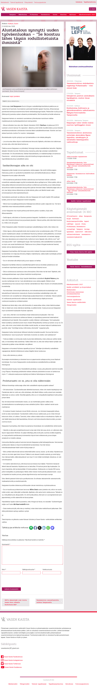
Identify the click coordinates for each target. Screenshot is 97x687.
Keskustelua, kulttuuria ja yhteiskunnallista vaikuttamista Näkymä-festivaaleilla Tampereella (80, 111)
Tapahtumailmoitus (90, 2)
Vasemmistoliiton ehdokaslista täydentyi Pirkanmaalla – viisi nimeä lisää (80, 85)
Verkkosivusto (47, 569)
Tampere (12, 14)
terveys (87, 229)
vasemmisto (85, 234)
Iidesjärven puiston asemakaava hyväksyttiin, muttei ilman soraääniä (80, 98)
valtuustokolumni (73, 234)
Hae (93, 9)
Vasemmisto (45, 14)
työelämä (17, 96)
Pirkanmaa (34, 14)
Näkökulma (23, 14)
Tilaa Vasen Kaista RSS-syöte (81, 252)
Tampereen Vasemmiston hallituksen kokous (80, 174)
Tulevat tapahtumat (16, 2)
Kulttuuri (72, 14)
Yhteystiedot (28, 2)
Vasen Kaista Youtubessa (13, 667)
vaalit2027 (79, 232)
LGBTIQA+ (70, 224)
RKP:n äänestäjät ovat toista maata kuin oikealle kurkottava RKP (16, 602)
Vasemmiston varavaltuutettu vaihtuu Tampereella (47, 601)
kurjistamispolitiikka (75, 221)
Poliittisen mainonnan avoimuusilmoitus (75, 293)
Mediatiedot (5, 2)
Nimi (4, 569)
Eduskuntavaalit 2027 (87, 14)
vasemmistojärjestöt (74, 237)
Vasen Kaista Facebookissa (13, 657)
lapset (86, 221)
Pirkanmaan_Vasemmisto (76, 226)
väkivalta (88, 232)
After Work (71, 181)
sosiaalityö (71, 229)
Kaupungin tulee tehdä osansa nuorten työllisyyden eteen (80, 123)
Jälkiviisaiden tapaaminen (77, 156)
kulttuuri (75, 219)
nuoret (77, 224)
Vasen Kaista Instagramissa (13, 660)
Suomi (55, 14)
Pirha (84, 224)
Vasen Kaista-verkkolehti (76, 302)
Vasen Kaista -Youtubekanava (81, 266)
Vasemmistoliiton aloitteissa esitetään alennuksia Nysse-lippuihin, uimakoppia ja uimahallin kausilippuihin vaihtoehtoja (79, 137)
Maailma (63, 14)
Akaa (81, 216)
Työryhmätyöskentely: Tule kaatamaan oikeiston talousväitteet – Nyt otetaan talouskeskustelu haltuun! (80, 165)
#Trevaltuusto (72, 216)
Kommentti (6, 544)
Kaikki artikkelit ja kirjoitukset (79, 287)
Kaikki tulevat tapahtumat (81, 201)
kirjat (11, 96)
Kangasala (88, 216)
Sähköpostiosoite (28, 569)
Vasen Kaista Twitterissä (12, 664)
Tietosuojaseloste (40, 2)
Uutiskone (79, 2)
